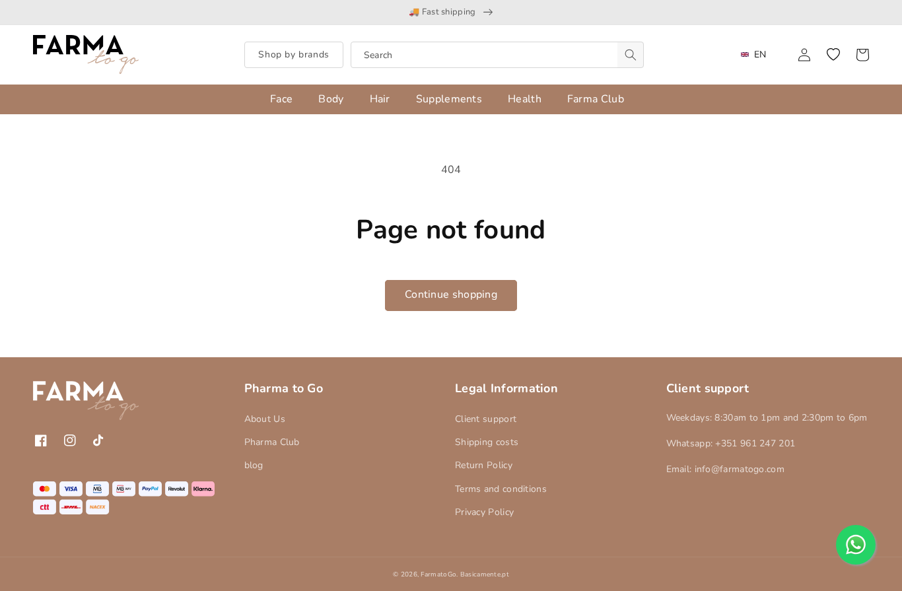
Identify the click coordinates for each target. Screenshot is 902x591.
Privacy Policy (484, 512)
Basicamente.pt (484, 574)
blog (253, 465)
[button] (833, 54)
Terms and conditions (501, 489)
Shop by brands (293, 54)
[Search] (630, 55)
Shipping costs (486, 442)
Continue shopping (451, 294)
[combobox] (497, 55)
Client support (485, 419)
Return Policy (483, 465)
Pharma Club (272, 442)
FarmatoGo (438, 574)
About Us (264, 419)
